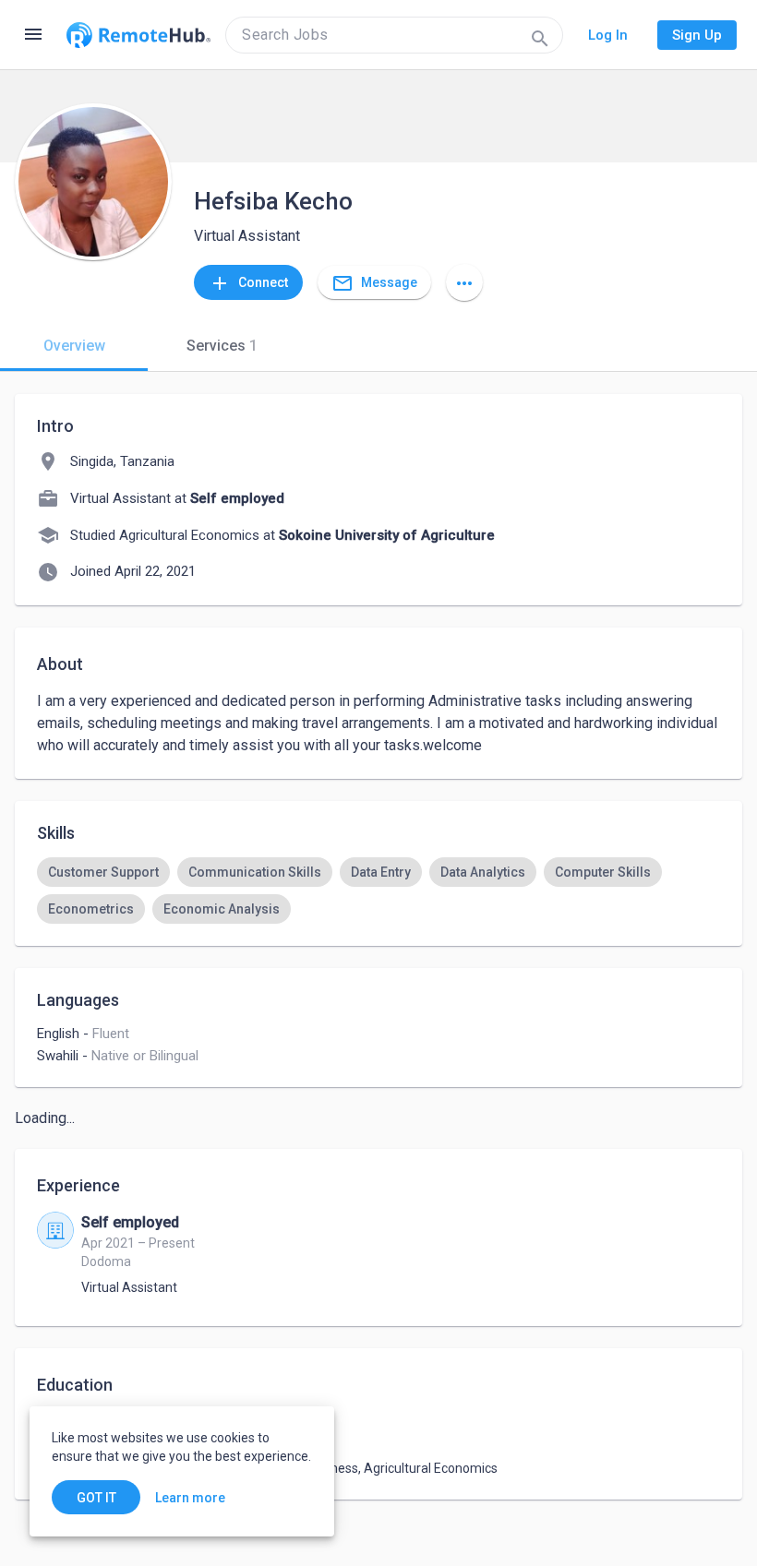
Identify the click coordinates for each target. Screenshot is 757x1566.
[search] (394, 35)
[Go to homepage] (138, 35)
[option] (103, 872)
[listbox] (378, 890)
